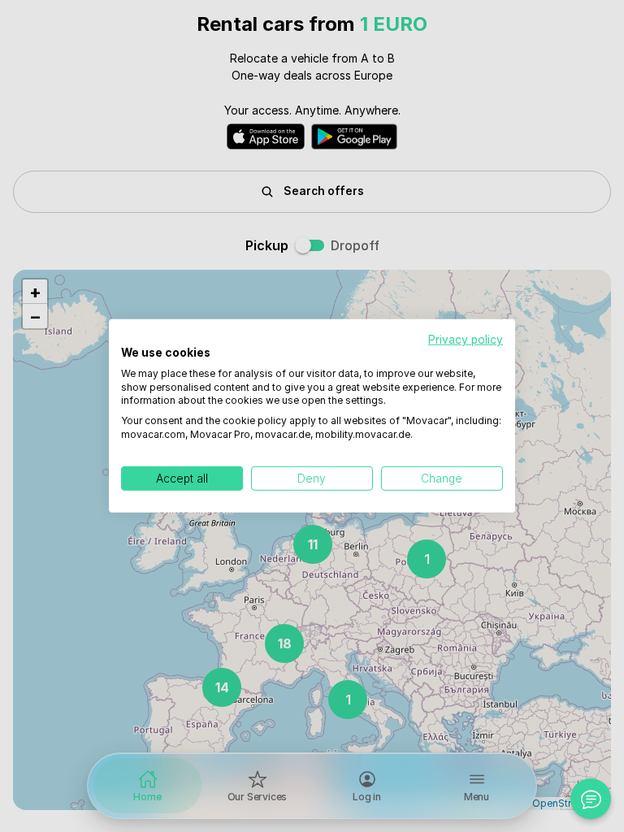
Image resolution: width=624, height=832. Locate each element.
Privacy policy (465, 339)
